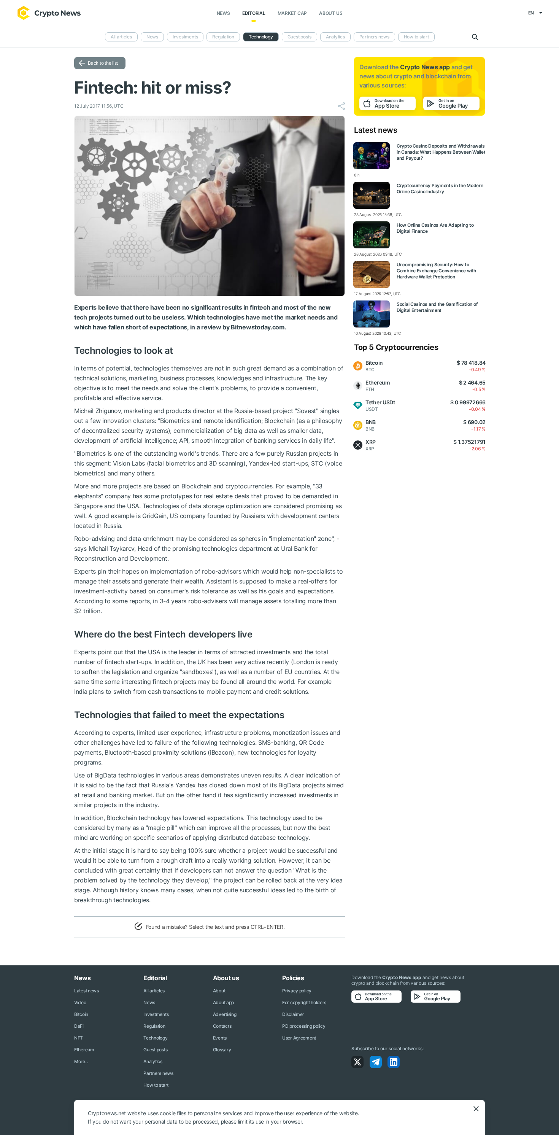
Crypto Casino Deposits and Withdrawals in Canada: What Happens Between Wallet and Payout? (441, 152)
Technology (261, 37)
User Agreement (299, 1038)
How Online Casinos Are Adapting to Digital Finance (435, 228)
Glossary (222, 1049)
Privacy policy (296, 991)
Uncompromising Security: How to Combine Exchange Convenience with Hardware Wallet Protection (436, 271)
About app (223, 1002)
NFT (78, 1038)
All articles (121, 37)
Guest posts (299, 37)
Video (80, 1002)
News (223, 13)
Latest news (86, 991)
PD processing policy (303, 1026)
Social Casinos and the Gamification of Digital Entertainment (437, 307)
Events (220, 1038)
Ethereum (84, 1049)
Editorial (253, 13)
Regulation (223, 37)
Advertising (225, 1014)
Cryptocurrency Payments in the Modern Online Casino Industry (440, 188)
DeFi (79, 1026)
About (219, 991)
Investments (185, 37)
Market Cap (292, 13)
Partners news (374, 37)
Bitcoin (81, 1014)
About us (330, 13)
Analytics (335, 37)
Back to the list (103, 63)
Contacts (222, 1026)
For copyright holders (304, 1002)
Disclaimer (293, 1014)
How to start (416, 37)
